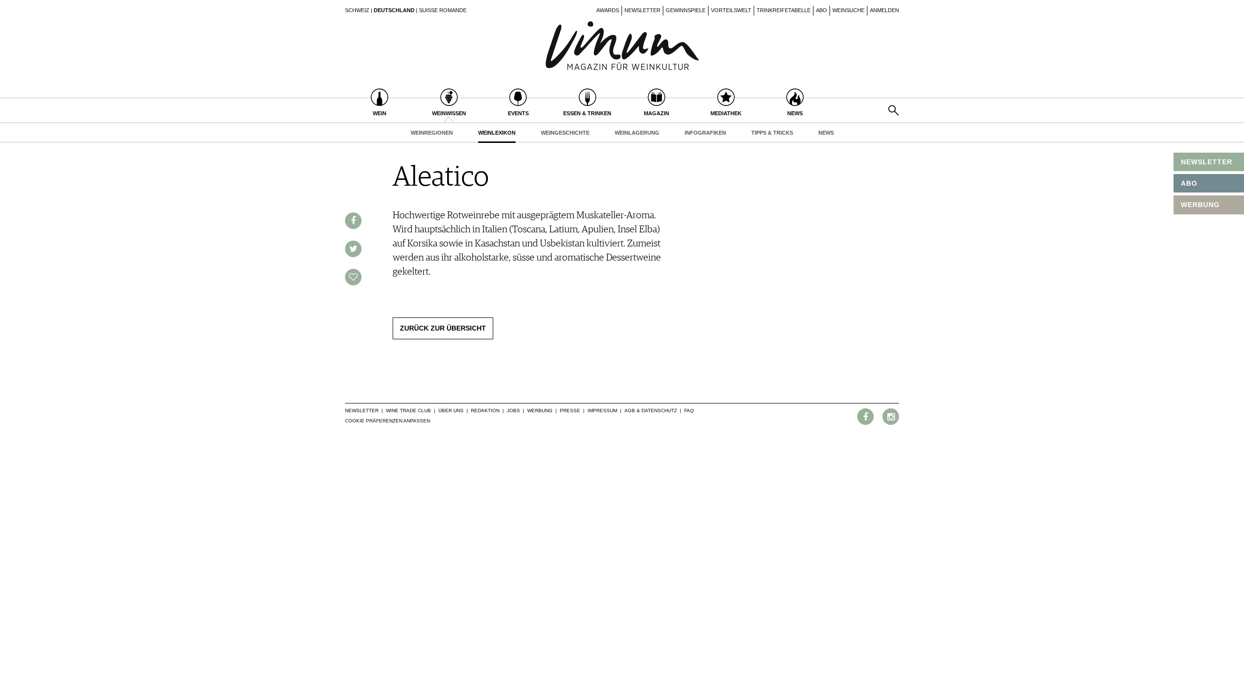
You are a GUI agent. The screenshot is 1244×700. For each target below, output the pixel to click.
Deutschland (394, 10)
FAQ (689, 410)
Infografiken (705, 133)
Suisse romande (442, 10)
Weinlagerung (637, 133)
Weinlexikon (497, 133)
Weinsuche (848, 10)
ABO (1189, 183)
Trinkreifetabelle (784, 10)
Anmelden (884, 10)
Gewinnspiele (686, 10)
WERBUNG (1200, 205)
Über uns (451, 410)
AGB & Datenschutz (650, 410)
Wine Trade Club (408, 410)
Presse (570, 410)
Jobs (513, 410)
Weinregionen (432, 133)
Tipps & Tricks (772, 133)
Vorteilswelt (731, 10)
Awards (607, 10)
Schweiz (357, 10)
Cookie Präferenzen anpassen (387, 420)
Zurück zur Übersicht (443, 328)
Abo (821, 10)
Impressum (602, 410)
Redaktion (485, 410)
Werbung (540, 410)
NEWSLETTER (1206, 162)
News (826, 133)
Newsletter (642, 10)
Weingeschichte (565, 133)
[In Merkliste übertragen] (353, 277)
